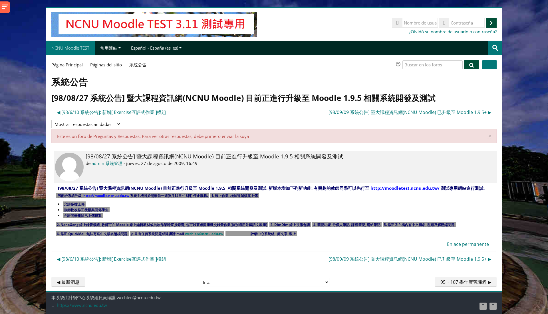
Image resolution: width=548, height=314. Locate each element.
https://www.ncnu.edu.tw (82, 305)
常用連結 (108, 48)
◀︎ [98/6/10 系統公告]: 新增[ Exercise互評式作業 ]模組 (111, 112)
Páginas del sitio (106, 65)
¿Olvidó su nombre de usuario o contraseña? (453, 31)
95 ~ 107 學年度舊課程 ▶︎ (465, 282)
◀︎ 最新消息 (68, 282)
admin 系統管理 (107, 163)
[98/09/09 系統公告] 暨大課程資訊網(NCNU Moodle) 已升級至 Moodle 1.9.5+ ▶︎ (410, 112)
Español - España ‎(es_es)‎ (154, 48)
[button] (399, 65)
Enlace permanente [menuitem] (468, 244)
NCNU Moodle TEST (70, 48)
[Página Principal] (154, 24)
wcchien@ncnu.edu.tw (204, 233)
